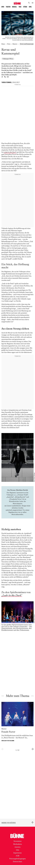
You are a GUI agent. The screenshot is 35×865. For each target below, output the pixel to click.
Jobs (17, 852)
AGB (17, 858)
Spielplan (32, 7)
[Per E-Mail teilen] (8, 77)
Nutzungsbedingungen (17, 861)
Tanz (20, 7)
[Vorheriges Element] (2, 751)
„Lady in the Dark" (11, 597)
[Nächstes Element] (32, 751)
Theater (8, 7)
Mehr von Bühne (9, 825)
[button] (29, 2)
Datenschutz (17, 864)
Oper (2, 7)
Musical (14, 7)
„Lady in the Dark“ (10, 152)
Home (3, 44)
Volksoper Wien (8, 59)
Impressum (17, 855)
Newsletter (18, 843)
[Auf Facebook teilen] (2, 77)
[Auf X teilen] (5, 77)
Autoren (17, 849)
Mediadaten (17, 846)
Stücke (25, 7)
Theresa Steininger (6, 82)
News (8, 44)
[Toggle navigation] (33, 3)
